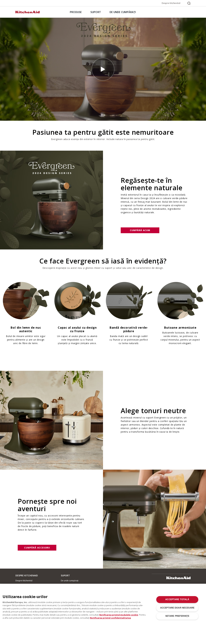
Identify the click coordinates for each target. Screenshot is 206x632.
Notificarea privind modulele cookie (118, 614)
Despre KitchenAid (171, 3)
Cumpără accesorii (37, 547)
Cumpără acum (140, 230)
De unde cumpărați (69, 580)
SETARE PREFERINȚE (177, 616)
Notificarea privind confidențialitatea (110, 617)
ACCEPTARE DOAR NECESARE (177, 608)
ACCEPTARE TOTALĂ (177, 599)
